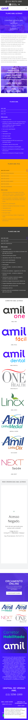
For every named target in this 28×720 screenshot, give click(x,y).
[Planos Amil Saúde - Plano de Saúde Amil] (7, 8)
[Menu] (26, 8)
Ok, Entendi (22, 716)
